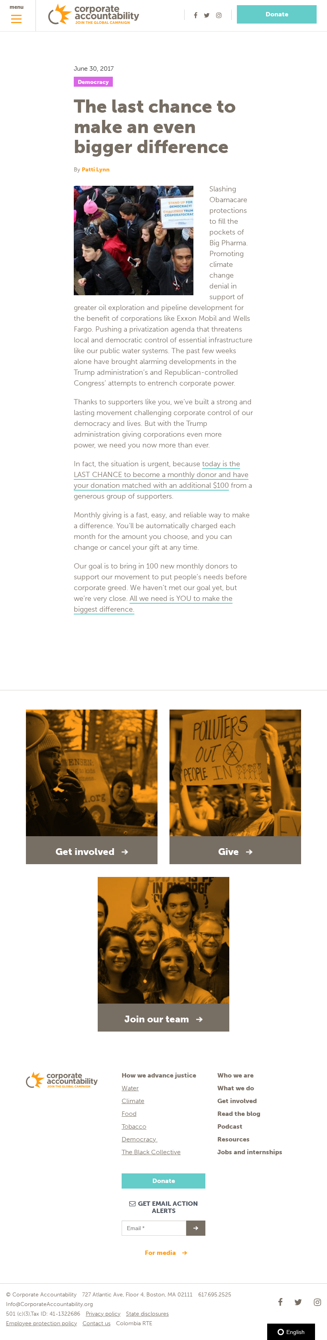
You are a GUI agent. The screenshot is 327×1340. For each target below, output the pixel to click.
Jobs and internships (249, 1152)
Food (129, 1113)
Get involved (237, 1101)
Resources (233, 1139)
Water (130, 1088)
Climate (133, 1101)
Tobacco (134, 1126)
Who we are (235, 1075)
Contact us (96, 1323)
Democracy (93, 82)
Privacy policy (103, 1313)
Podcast (229, 1126)
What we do (235, 1088)
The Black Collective (151, 1152)
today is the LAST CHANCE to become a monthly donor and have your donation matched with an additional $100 (161, 474)
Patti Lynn (96, 169)
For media (161, 1252)
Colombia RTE (134, 1323)
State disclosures (147, 1313)
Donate (277, 14)
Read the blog (238, 1113)
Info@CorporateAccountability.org (49, 1304)
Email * (135, 1224)
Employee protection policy (41, 1323)
